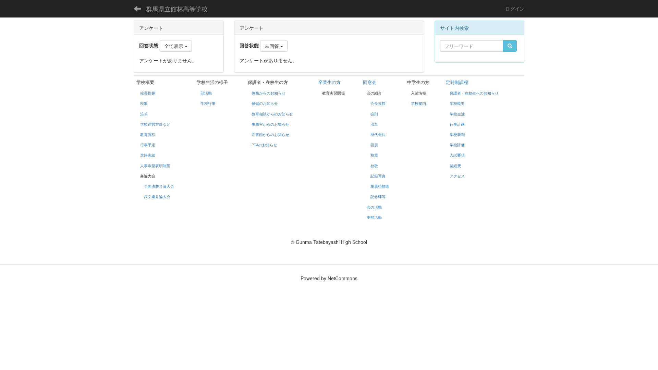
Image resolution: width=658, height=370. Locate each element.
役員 (374, 145)
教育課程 (147, 135)
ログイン (514, 8)
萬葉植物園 (379, 186)
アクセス (457, 176)
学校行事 (208, 103)
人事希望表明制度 (155, 166)
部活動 (206, 93)
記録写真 (378, 176)
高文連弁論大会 (157, 197)
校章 (374, 155)
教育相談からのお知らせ (272, 114)
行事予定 (147, 145)
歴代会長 (378, 135)
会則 (374, 114)
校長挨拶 (147, 93)
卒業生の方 (329, 82)
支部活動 (374, 217)
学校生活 (457, 114)
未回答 (272, 45)
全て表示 (174, 45)
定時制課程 (457, 82)
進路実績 (147, 155)
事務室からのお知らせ (270, 124)
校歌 (144, 103)
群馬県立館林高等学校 (177, 8)
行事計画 (457, 124)
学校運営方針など (155, 124)
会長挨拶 (378, 103)
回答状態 (249, 45)
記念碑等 (378, 197)
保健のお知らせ (265, 103)
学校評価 (457, 145)
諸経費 (455, 166)
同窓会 (369, 82)
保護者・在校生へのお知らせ (474, 93)
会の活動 (374, 207)
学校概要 (457, 103)
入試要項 (457, 155)
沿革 (144, 114)
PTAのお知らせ (265, 145)
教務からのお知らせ (268, 93)
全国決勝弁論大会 (159, 186)
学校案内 (418, 103)
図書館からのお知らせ (270, 135)
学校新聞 (457, 135)
